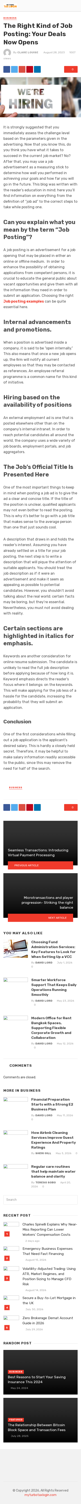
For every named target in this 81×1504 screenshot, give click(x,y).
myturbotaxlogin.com (40, 1495)
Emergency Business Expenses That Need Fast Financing (47, 1251)
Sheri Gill (43, 1153)
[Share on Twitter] (14, 69)
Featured (15, 1420)
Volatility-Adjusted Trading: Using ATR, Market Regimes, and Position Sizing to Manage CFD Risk (49, 1276)
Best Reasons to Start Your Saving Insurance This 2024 (37, 1379)
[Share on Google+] (22, 69)
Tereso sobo (45, 1182)
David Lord (43, 962)
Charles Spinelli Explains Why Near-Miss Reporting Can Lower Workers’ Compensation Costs (49, 1229)
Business (10, 18)
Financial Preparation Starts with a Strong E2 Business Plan (52, 1104)
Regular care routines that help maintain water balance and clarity (53, 1171)
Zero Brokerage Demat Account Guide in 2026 (47, 1320)
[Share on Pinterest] (29, 69)
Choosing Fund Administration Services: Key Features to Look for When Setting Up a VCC (53, 949)
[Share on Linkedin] (37, 69)
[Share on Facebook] (6, 69)
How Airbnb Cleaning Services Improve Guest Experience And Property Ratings (53, 1140)
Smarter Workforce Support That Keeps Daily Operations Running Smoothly (53, 987)
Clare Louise (27, 52)
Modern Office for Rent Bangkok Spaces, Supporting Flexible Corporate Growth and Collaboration (51, 1028)
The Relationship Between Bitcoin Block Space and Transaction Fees (36, 1427)
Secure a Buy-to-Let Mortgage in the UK (49, 1300)
